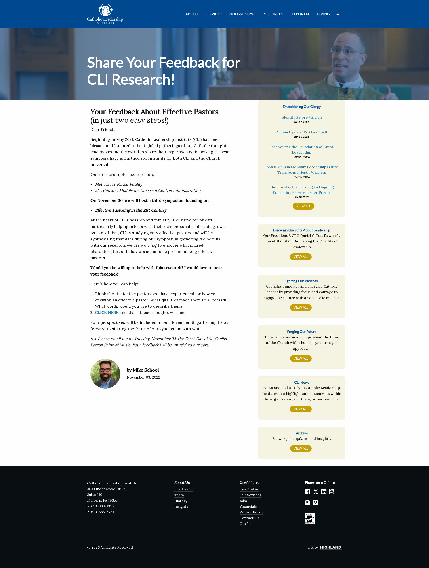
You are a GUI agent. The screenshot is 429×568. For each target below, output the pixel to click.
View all (301, 257)
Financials (248, 506)
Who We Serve (242, 14)
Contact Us (249, 517)
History (180, 501)
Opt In (245, 523)
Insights (181, 506)
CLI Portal (300, 14)
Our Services (250, 495)
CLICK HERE (106, 312)
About (191, 14)
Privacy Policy (251, 512)
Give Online (249, 489)
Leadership (183, 489)
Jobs (243, 501)
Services (213, 14)
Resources (273, 14)
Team (179, 495)
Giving (323, 14)
